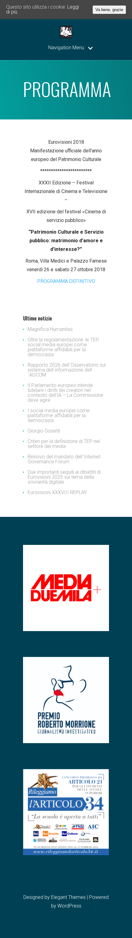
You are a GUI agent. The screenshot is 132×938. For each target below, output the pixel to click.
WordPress (69, 906)
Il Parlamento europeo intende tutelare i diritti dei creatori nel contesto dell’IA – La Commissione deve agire (65, 392)
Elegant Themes (68, 897)
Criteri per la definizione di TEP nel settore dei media (64, 443)
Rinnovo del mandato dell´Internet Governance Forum (64, 459)
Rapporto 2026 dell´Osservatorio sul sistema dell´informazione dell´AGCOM (67, 370)
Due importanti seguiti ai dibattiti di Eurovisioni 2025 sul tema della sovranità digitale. (64, 477)
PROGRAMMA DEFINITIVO (66, 281)
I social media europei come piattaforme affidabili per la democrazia (59, 415)
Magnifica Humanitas (50, 329)
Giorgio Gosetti (44, 431)
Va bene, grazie (109, 9)
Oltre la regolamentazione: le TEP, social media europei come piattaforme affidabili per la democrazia (63, 347)
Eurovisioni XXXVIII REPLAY (57, 492)
